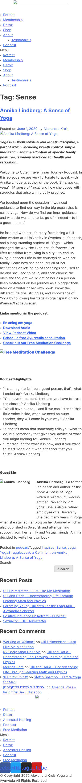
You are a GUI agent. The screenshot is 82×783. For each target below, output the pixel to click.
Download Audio (16, 328)
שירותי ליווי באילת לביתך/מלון (24, 687)
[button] (41, 49)
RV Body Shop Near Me (22, 652)
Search (5, 562)
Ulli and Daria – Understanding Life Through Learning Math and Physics (40, 657)
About (8, 35)
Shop (7, 30)
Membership (13, 20)
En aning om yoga (17, 323)
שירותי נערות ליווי (15, 677)
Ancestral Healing (17, 720)
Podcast (9, 45)
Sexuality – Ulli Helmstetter (24, 621)
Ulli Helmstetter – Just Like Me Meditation (36, 591)
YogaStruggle (11, 552)
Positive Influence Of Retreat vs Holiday (34, 616)
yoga (72, 547)
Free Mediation (15, 730)
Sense (61, 547)
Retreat (9, 15)
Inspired (48, 547)
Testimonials (21, 40)
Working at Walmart (19, 642)
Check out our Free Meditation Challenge (37, 343)
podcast (22, 547)
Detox (8, 25)
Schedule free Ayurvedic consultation (34, 338)
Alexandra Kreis (56, 129)
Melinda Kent (13, 667)
